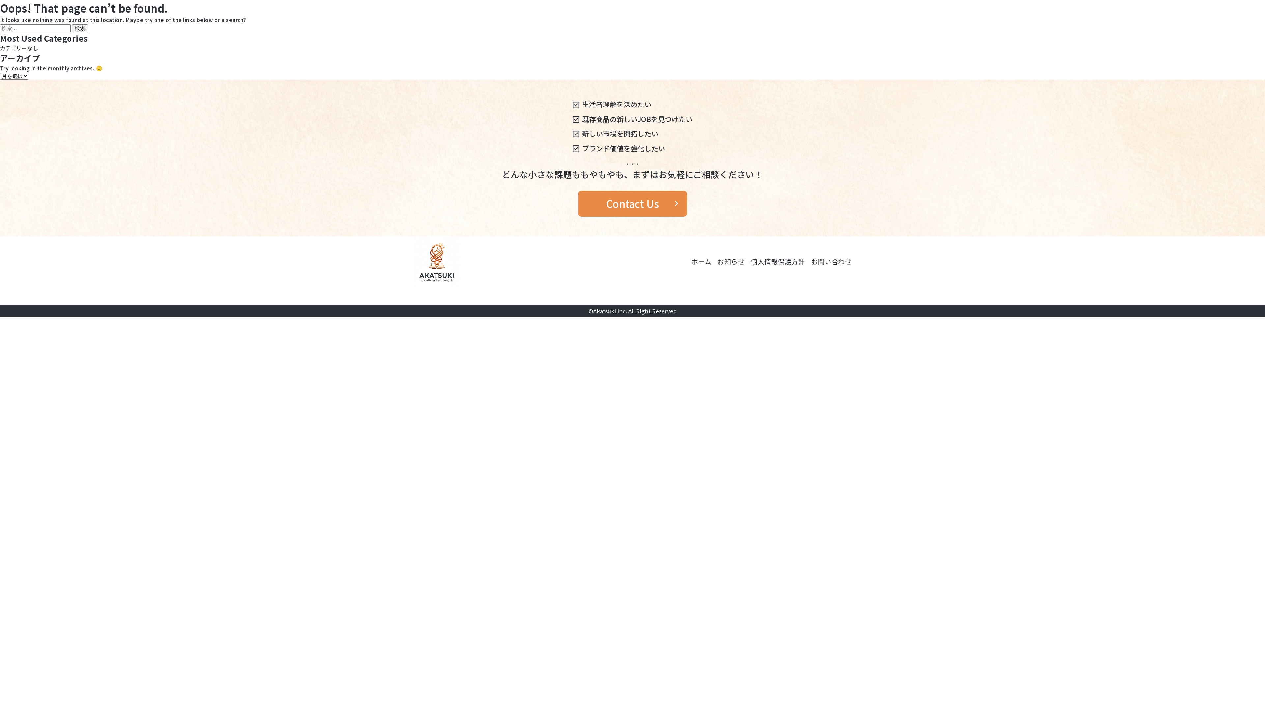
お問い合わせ (831, 261)
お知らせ (731, 261)
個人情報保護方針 (778, 261)
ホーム (701, 261)
